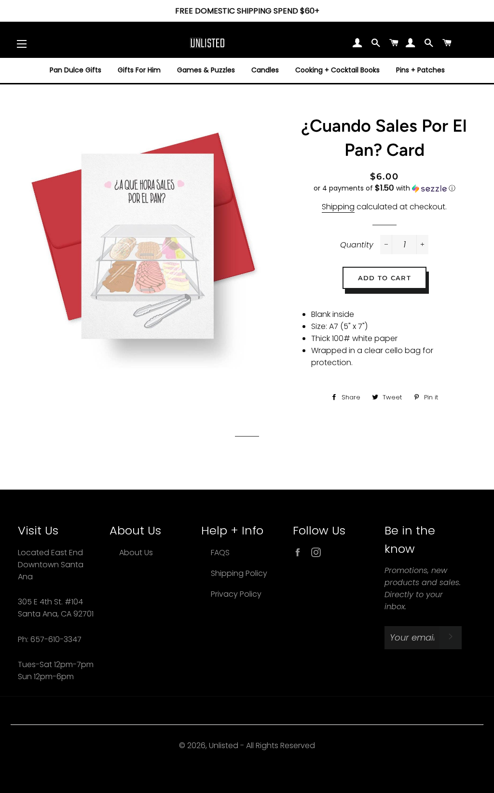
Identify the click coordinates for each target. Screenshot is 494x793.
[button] (384, 188)
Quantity (356, 244)
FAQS (220, 552)
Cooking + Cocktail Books (337, 70)
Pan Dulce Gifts (75, 70)
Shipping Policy (239, 573)
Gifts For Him (139, 70)
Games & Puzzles (206, 70)
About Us (136, 552)
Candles (265, 70)
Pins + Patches (420, 70)
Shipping (338, 206)
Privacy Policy (236, 594)
